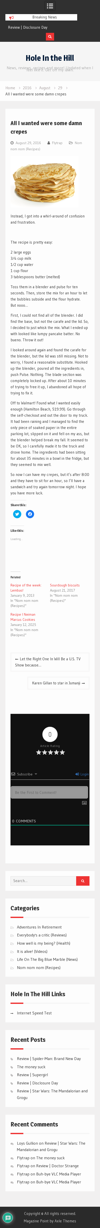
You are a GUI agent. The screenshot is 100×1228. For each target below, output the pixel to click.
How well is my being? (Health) (43, 943)
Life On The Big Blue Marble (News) (47, 959)
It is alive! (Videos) (32, 951)
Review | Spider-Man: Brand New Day (49, 1058)
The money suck (31, 1066)
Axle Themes (65, 1221)
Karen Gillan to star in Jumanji (56, 683)
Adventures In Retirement (39, 927)
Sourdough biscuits (65, 585)
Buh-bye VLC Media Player (58, 1173)
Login (84, 774)
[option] (41, 27)
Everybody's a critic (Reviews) (42, 934)
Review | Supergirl (32, 1074)
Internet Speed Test (34, 1012)
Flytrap (57, 143)
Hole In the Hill (50, 58)
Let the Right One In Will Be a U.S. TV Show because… (48, 661)
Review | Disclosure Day (27, 27)
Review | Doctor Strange (57, 1165)
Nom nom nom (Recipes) (39, 967)
